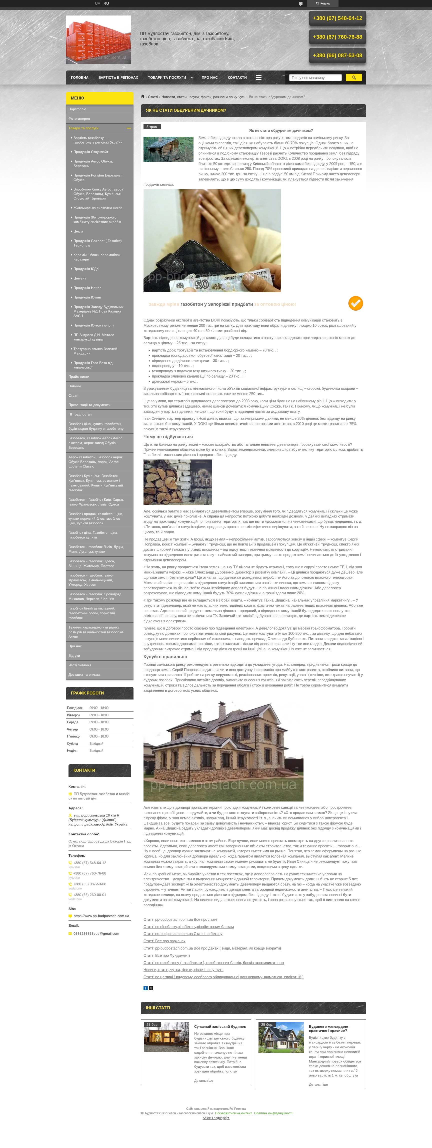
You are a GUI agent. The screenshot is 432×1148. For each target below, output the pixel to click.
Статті (153, 97)
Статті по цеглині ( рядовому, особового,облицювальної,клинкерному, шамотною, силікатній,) (224, 977)
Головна (79, 78)
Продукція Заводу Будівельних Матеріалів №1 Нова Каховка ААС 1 (99, 311)
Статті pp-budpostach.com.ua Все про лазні (180, 919)
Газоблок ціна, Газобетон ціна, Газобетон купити (93, 534)
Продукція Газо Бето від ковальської (93, 365)
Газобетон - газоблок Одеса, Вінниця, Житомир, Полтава (91, 563)
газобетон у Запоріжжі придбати (216, 304)
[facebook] (146, 989)
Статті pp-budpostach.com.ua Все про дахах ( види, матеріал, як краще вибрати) (212, 948)
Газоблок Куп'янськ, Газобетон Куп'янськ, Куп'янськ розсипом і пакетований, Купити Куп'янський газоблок (95, 483)
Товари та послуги (167, 78)
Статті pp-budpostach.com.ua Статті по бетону (183, 934)
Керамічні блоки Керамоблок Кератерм (97, 257)
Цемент (80, 278)
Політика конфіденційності (273, 1113)
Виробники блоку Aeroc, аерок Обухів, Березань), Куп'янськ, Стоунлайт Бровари (98, 193)
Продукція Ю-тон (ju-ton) (94, 325)
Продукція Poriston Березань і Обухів (98, 177)
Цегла (78, 231)
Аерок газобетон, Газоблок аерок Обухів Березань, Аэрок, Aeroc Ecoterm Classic (95, 461)
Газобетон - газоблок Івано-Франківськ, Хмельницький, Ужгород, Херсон (91, 580)
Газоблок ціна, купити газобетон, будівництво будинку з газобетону (96, 426)
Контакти (237, 78)
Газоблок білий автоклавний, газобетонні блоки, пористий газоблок (91, 613)
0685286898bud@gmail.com (96, 934)
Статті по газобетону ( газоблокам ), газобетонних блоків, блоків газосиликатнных (214, 962)
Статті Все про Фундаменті (167, 955)
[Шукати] (354, 77)
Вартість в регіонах (118, 78)
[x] (151, 989)
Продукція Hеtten (88, 288)
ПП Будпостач (80, 414)
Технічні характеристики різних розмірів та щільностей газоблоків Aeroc (96, 632)
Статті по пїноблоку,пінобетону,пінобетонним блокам (189, 926)
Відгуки (74, 656)
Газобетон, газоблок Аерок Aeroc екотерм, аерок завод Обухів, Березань (95, 443)
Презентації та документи (89, 405)
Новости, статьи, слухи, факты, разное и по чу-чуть (203, 97)
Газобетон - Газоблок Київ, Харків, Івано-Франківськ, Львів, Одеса (96, 502)
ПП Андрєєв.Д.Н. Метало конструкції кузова (94, 337)
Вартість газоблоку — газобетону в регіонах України (98, 140)
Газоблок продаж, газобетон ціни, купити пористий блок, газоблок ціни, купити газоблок (95, 518)
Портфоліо (77, 109)
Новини (74, 386)
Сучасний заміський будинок (220, 1026)
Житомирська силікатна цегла (98, 208)
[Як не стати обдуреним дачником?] (169, 149)
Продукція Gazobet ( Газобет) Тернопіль (98, 243)
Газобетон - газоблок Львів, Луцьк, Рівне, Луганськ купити (96, 549)
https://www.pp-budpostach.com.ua (101, 916)
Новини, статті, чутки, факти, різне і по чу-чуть (184, 970)
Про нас (210, 78)
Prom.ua (240, 1108)
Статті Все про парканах (165, 941)
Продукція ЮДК (86, 269)
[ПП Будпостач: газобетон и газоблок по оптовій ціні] (98, 38)
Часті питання (79, 665)
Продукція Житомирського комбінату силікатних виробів (97, 219)
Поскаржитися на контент (233, 1113)
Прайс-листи (78, 376)
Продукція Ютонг (87, 297)
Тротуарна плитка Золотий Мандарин (95, 351)
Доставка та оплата (84, 674)
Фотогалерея (79, 118)
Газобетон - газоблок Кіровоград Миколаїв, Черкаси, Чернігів (94, 596)
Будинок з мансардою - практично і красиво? (329, 1028)
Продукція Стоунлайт (91, 152)
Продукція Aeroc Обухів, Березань (93, 163)
